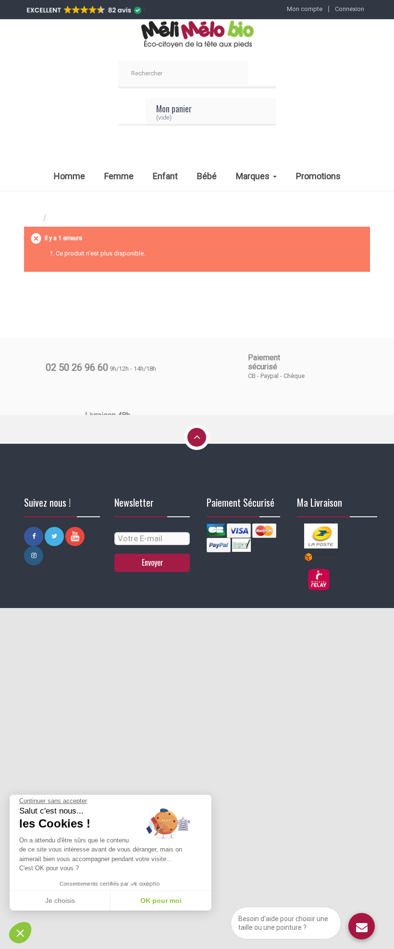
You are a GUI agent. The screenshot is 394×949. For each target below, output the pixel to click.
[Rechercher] (262, 74)
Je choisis (60, 900)
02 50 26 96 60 (77, 367)
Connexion (349, 9)
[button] (20, 932)
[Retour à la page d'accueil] (34, 218)
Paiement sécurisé (264, 362)
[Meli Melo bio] (197, 35)
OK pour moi (161, 900)
